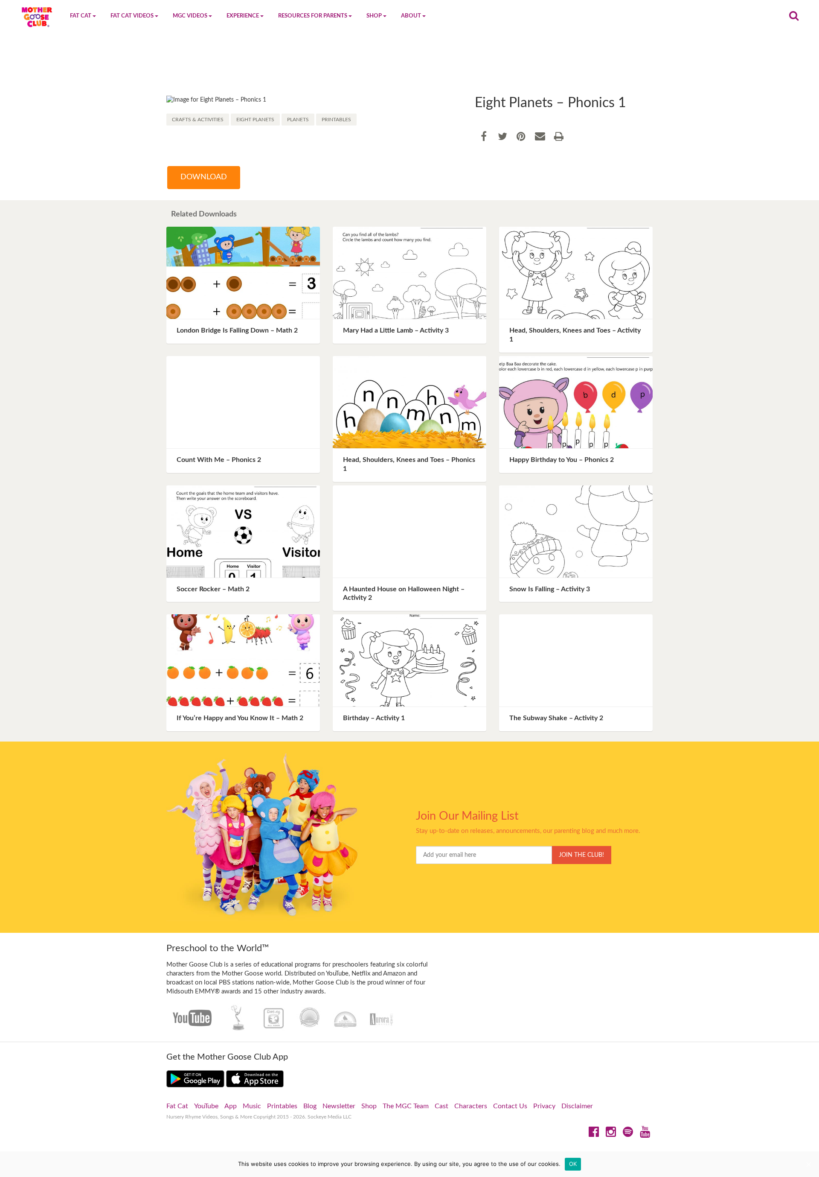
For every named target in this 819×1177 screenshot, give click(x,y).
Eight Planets (255, 119)
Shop (369, 1106)
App (230, 1106)
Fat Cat (177, 1106)
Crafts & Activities (198, 119)
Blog (310, 1106)
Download (203, 177)
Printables (336, 119)
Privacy (544, 1106)
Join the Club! (581, 855)
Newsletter (338, 1106)
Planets (298, 119)
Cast (441, 1106)
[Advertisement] (409, 67)
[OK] (808, 1164)
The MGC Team (406, 1106)
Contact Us (510, 1106)
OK (573, 1163)
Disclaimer (577, 1106)
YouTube (206, 1106)
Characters (470, 1106)
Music (252, 1106)
